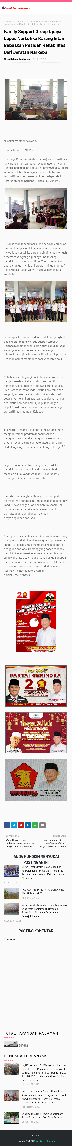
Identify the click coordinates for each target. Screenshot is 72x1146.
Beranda (8, 21)
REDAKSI (36, 1135)
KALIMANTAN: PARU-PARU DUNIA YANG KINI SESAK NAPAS (43, 891)
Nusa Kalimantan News (17, 59)
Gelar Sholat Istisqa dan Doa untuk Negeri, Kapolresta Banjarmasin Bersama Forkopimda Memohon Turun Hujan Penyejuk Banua (44, 910)
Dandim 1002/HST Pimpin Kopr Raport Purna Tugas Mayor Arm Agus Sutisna (42, 1115)
